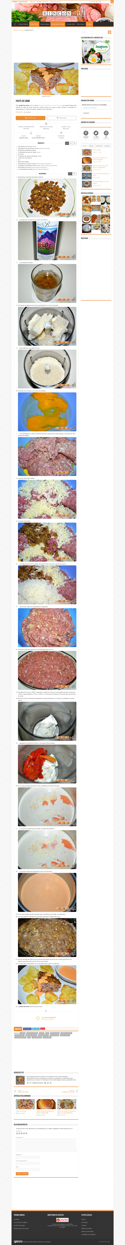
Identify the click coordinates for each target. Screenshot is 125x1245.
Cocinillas (16, 1219)
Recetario (89, 24)
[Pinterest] (96, 2)
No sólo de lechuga (19, 1225)
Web (17, 1167)
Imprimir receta (31, 118)
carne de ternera (32, 1033)
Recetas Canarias (23, 24)
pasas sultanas (20, 1035)
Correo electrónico (21, 1161)
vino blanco (47, 1037)
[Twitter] (95, 2)
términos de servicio (72, 1225)
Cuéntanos (45, 1019)
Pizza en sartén (21, 1111)
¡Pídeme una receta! (55, 1)
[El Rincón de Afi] (63, 12)
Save (43, 1028)
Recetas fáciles (34, 24)
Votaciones (19, 1131)
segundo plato (37, 1037)
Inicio (15, 24)
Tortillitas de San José (68, 1091)
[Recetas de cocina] (62, 1220)
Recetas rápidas (45, 24)
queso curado (65, 1035)
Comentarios (99, 146)
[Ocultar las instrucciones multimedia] (74, 173)
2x (71, 143)
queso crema (54, 1035)
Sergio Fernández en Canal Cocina (50, 105)
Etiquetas (107, 146)
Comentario (19, 1137)
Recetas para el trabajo (57, 24)
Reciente (85, 146)
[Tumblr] (98, 2)
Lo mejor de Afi (70, 24)
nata (47, 1033)
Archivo (83, 1219)
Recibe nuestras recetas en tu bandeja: (94, 105)
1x (67, 143)
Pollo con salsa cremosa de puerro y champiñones (66, 1112)
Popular (91, 146)
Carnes (22, 30)
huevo (42, 1033)
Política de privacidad (87, 1231)
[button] (16, 112)
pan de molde (55, 1033)
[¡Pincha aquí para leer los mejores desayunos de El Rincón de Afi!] (96, 51)
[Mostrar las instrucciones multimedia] (70, 173)
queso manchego (21, 1037)
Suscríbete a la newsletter (88, 1234)
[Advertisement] (46, 47)
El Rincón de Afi (27, 1242)
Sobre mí (32, 1)
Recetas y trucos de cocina (21, 1228)
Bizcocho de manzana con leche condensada (45, 1112)
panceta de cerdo (66, 1033)
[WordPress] (100, 2)
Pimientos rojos (43, 1035)
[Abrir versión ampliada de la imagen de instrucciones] (47, 198)
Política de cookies (86, 1228)
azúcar (23, 1033)
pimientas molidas (31, 1035)
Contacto (83, 1225)
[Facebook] (92, 2)
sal (29, 1037)
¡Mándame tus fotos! (42, 1)
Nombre (18, 1154)
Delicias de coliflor (23, 1091)
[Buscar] (112, 1)
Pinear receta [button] (62, 118)
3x (74, 143)
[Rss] (91, 2)
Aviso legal (84, 1222)
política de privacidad (59, 1225)
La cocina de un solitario (20, 1222)
